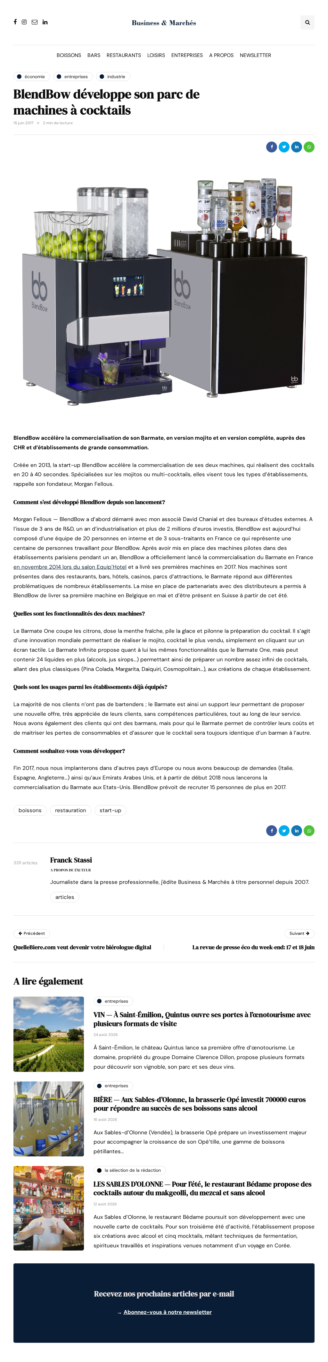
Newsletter (255, 55)
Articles (64, 897)
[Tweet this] (284, 147)
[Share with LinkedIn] (296, 147)
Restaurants (124, 55)
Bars (93, 55)
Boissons (69, 55)
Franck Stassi (71, 860)
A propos (221, 55)
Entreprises (187, 55)
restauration (70, 810)
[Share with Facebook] (271, 147)
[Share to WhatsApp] (309, 147)
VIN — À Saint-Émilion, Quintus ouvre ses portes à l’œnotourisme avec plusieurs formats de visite (202, 1019)
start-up (110, 810)
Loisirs (156, 55)
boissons (30, 810)
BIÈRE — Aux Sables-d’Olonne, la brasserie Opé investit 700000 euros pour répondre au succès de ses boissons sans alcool (200, 1104)
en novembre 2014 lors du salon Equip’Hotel (70, 566)
